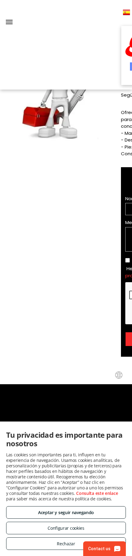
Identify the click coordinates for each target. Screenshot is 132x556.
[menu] (9, 22)
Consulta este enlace (97, 493)
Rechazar (66, 544)
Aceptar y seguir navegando (66, 512)
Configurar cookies (66, 528)
